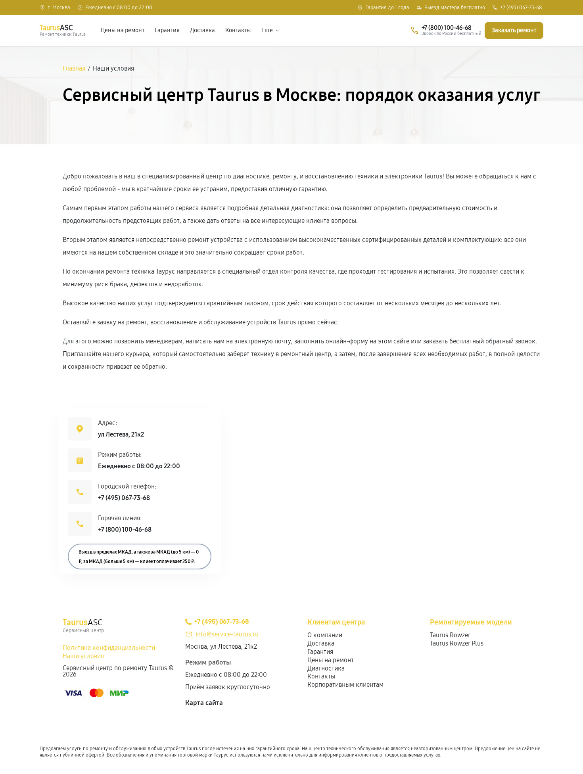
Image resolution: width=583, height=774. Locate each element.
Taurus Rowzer (450, 635)
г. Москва (59, 7)
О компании (324, 635)
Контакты (238, 30)
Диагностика (326, 668)
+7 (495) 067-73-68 (521, 7)
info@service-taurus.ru (227, 634)
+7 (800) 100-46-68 (125, 529)
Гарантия (167, 30)
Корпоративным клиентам (345, 684)
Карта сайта (204, 703)
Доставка (202, 30)
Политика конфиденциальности (109, 647)
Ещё (267, 30)
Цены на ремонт (122, 30)
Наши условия (83, 656)
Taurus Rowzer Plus (456, 643)
